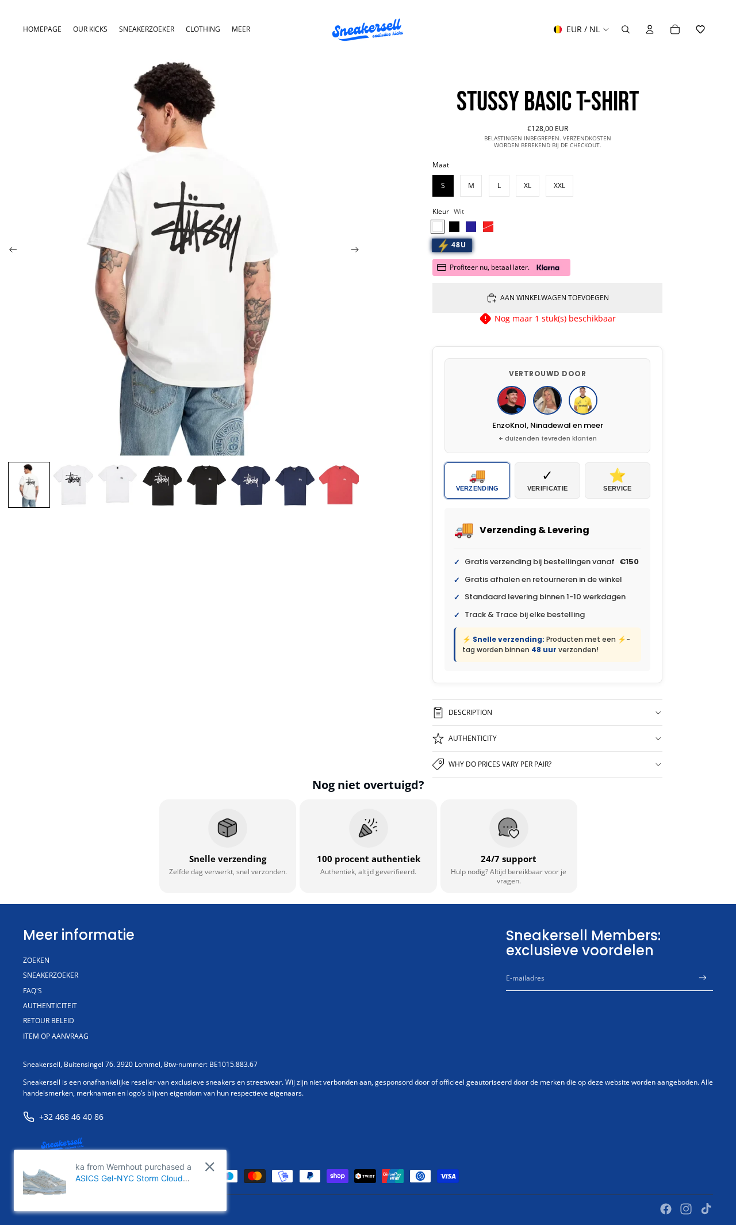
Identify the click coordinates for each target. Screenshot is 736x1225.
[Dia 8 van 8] (339, 485)
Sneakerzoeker (50, 975)
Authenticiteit (50, 1005)
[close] (209, 1166)
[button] (700, 29)
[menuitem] (241, 29)
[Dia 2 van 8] (73, 485)
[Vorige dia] (9, 251)
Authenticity (472, 738)
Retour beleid (48, 1020)
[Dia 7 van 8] (295, 485)
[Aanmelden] (703, 978)
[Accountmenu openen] (649, 29)
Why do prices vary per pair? (499, 764)
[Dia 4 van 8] (162, 485)
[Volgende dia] (358, 251)
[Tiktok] (706, 1209)
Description (470, 712)
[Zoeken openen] (625, 29)
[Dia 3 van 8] (117, 485)
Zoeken (36, 960)
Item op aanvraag (56, 1036)
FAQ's (32, 991)
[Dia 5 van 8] (206, 485)
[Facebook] (666, 1209)
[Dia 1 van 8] (29, 485)
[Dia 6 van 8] (250, 485)
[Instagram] (686, 1209)
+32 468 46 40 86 (71, 1116)
